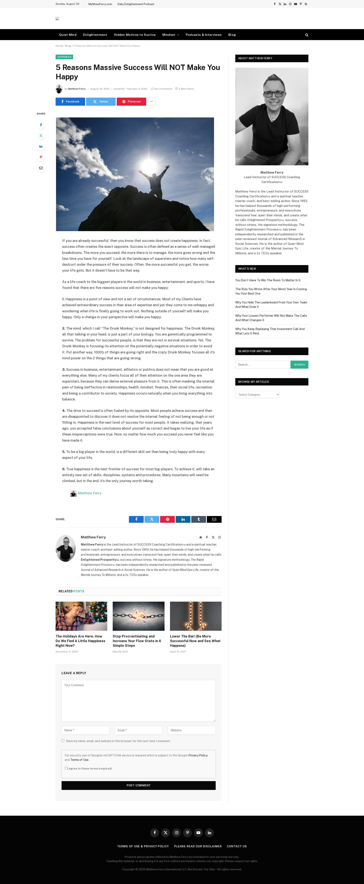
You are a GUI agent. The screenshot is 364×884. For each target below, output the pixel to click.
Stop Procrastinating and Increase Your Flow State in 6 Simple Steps (137, 641)
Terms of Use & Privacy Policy (143, 846)
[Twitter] (41, 135)
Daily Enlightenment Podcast (136, 4)
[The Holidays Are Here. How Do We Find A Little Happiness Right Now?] (81, 616)
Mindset (168, 34)
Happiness (64, 57)
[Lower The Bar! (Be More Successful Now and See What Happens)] (196, 616)
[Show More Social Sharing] (151, 102)
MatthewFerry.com (100, 4)
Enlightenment (95, 34)
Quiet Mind (67, 34)
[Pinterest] (41, 157)
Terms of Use (79, 759)
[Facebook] (41, 125)
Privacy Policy (197, 755)
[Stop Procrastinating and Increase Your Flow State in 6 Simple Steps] (138, 616)
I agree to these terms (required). (89, 768)
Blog (232, 34)
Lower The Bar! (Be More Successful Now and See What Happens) (195, 641)
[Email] (41, 168)
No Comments (164, 88)
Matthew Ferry (77, 88)
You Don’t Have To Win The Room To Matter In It (268, 280)
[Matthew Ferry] (57, 18)
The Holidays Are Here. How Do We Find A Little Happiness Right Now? (80, 641)
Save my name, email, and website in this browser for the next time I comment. (118, 741)
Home (59, 45)
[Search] (306, 34)
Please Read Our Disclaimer (198, 846)
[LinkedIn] (41, 146)
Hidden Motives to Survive (135, 34)
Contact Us (237, 846)
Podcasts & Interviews (204, 34)
